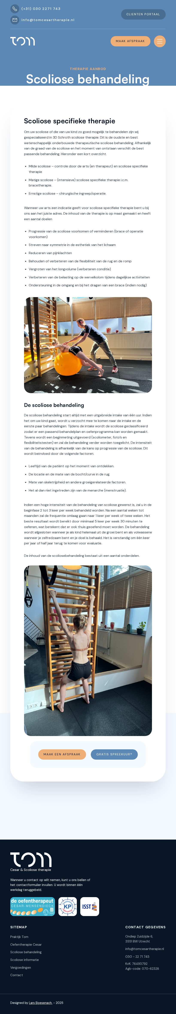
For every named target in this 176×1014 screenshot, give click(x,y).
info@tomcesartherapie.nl (144, 949)
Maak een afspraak (62, 754)
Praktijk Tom (19, 937)
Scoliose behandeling (26, 952)
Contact (16, 975)
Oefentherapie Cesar (26, 944)
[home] (22, 41)
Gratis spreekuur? (114, 754)
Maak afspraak (130, 41)
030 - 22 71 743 (137, 956)
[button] (160, 41)
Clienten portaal (143, 14)
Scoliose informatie (24, 960)
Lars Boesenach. (40, 1003)
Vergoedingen (20, 967)
